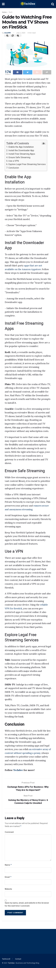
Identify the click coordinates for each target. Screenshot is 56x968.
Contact (18, 959)
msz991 (7, 33)
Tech (10, 12)
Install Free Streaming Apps (21, 154)
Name (8, 865)
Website (8, 889)
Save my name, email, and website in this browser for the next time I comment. (27, 904)
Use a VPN (13, 161)
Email (8, 877)
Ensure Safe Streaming (19, 157)
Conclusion (13, 167)
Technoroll (6, 959)
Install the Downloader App (21, 150)
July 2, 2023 (20, 33)
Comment (9, 832)
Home (4, 12)
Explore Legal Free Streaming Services (27, 164)
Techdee (18, 770)
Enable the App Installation (21, 147)
